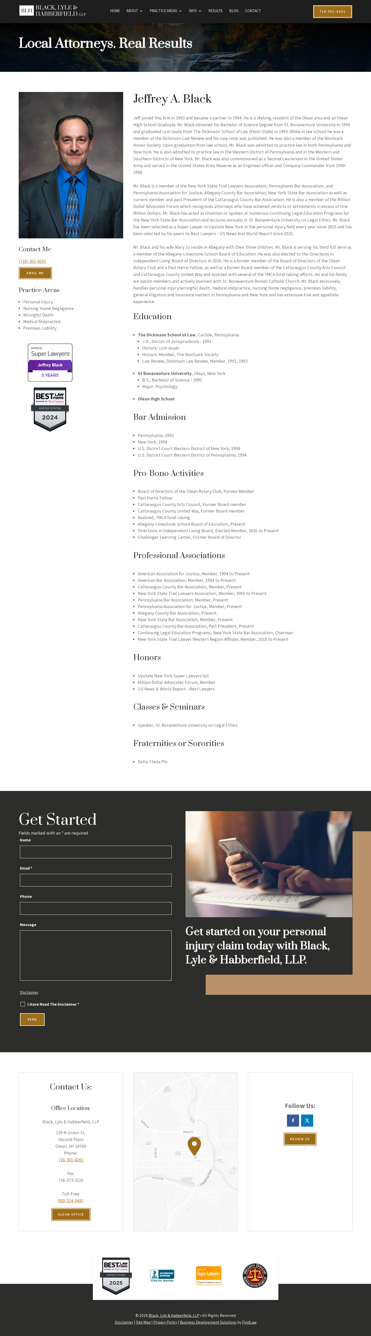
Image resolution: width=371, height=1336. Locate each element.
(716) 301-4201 (32, 261)
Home (115, 11)
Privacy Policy (165, 1322)
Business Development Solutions (208, 1322)
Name (25, 840)
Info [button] (193, 11)
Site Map (143, 1322)
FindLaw (249, 1322)
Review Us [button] (300, 1139)
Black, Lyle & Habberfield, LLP (174, 1315)
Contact (253, 11)
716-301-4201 (70, 1160)
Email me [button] (35, 273)
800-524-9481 (71, 1200)
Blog (233, 11)
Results (215, 11)
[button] (366, 1299)
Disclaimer (29, 992)
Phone (26, 896)
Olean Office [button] (71, 1214)
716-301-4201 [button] (333, 11)
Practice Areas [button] (163, 11)
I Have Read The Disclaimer (53, 1004)
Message (28, 924)
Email (26, 868)
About (132, 11)
